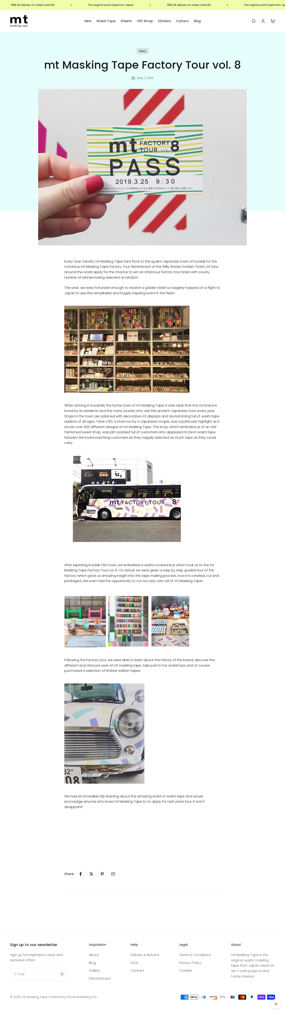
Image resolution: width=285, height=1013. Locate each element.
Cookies (185, 970)
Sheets (126, 21)
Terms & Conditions (195, 954)
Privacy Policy (190, 962)
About (94, 954)
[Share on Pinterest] (102, 874)
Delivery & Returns (144, 954)
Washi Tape (106, 21)
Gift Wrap (145, 21)
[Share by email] (113, 874)
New (87, 21)
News (142, 51)
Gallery (94, 970)
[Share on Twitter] (91, 874)
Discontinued (99, 978)
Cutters (182, 21)
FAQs (134, 962)
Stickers (164, 21)
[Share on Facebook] (80, 874)
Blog (197, 21)
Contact (137, 970)
